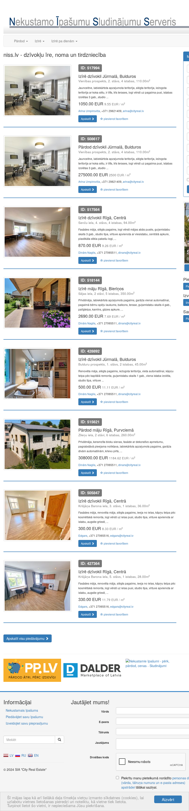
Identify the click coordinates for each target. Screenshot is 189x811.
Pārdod (20, 41)
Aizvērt (168, 799)
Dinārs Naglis (86, 252)
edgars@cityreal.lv (121, 535)
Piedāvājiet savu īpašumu (24, 716)
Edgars (82, 535)
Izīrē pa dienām (63, 41)
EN (35, 755)
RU (23, 755)
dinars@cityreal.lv (129, 252)
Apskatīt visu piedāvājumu (25, 638)
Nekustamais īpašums (22, 710)
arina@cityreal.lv (133, 111)
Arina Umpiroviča (89, 111)
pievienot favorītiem (115, 119)
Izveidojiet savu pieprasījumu (27, 723)
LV (11, 755)
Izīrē (38, 41)
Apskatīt (86, 119)
